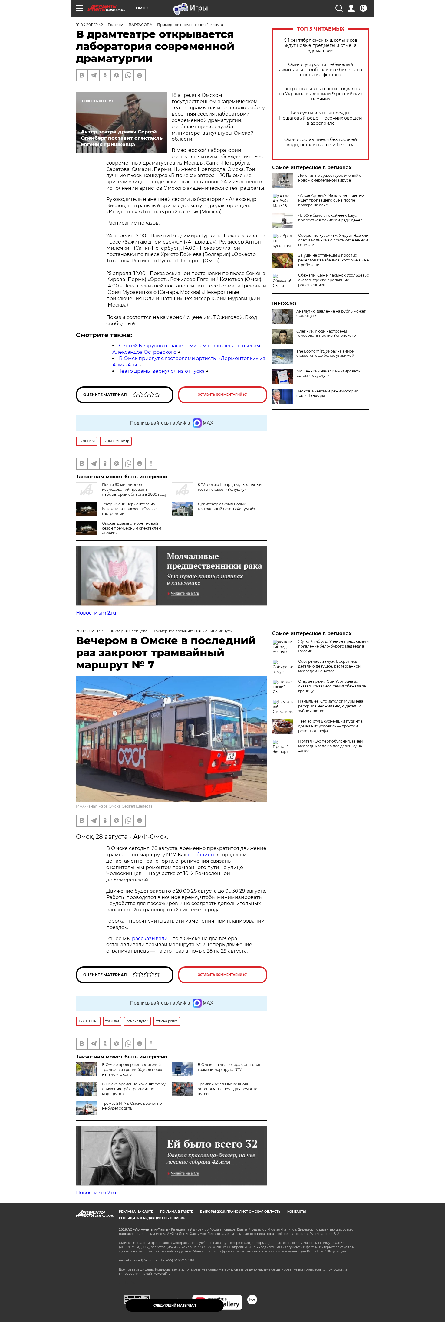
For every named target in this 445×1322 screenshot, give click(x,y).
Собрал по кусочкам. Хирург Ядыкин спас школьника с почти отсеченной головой (333, 240)
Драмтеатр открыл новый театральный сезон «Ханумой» (226, 506)
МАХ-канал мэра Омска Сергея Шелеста (114, 806)
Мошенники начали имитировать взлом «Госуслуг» (328, 373)
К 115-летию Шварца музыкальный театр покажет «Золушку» (230, 487)
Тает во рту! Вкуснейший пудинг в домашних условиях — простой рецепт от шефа (330, 726)
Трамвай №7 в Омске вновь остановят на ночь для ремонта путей (227, 1089)
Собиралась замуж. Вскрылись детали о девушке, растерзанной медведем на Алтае (329, 666)
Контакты (296, 1212)
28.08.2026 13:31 (90, 631)
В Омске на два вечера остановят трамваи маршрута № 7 (229, 1067)
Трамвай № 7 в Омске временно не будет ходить (132, 1105)
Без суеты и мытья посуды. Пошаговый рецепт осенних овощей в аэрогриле (320, 118)
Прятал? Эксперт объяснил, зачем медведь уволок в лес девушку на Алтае (330, 746)
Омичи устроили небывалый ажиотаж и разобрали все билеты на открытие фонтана (320, 69)
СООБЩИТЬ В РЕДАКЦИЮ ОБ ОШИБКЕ (152, 1218)
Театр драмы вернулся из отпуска (162, 371)
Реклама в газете (176, 1212)
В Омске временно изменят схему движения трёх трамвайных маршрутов (134, 1089)
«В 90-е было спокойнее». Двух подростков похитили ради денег (330, 217)
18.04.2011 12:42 (89, 24)
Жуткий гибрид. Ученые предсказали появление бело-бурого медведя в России (333, 646)
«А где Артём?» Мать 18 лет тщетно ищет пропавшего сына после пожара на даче (331, 200)
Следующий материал (174, 1305)
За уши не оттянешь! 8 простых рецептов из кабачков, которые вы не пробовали (333, 260)
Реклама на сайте (136, 1212)
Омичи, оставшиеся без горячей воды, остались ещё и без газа (320, 142)
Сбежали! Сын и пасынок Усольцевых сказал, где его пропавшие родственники (333, 280)
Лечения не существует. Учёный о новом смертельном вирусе (329, 177)
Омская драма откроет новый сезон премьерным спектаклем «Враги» (131, 528)
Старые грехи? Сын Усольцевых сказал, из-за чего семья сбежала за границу (332, 686)
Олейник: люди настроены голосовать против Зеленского (326, 333)
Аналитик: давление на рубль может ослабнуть (331, 313)
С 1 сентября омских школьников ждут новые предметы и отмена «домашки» (321, 45)
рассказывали (150, 938)
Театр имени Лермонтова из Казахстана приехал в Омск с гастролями (129, 509)
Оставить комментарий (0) (223, 395)
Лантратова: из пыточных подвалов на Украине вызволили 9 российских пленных (321, 94)
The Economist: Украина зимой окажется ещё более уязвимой (325, 353)
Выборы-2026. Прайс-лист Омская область (240, 1212)
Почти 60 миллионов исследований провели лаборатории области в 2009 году (134, 489)
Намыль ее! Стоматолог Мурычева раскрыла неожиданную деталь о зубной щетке (330, 706)
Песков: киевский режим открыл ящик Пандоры (327, 393)
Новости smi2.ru (96, 613)
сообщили (201, 855)
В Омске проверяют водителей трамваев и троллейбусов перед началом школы (132, 1069)
